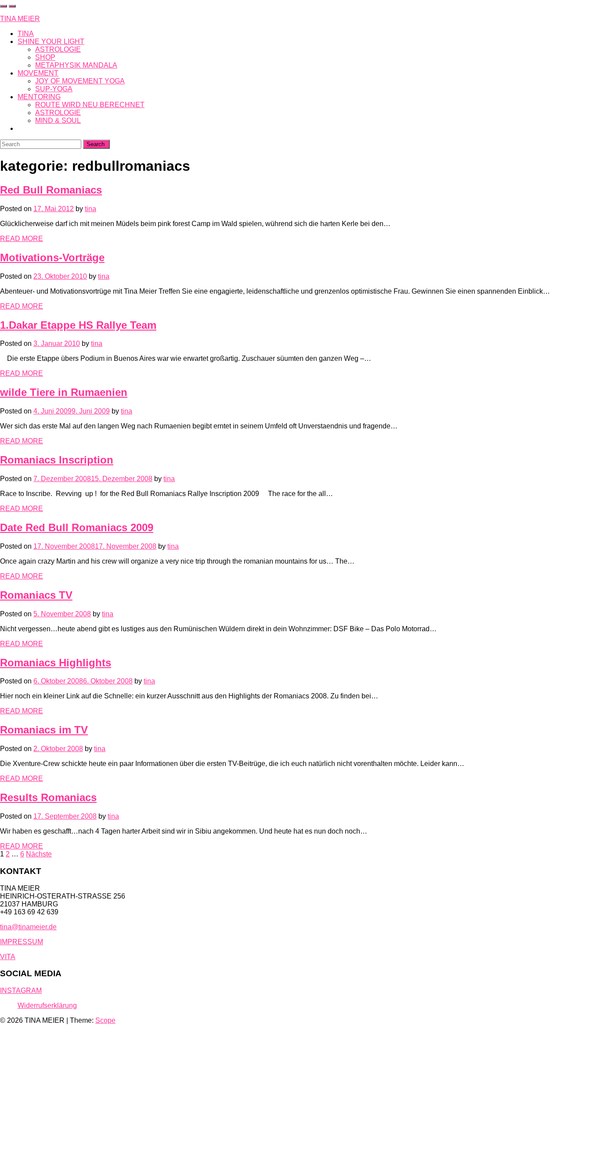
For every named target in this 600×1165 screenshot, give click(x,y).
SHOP (45, 57)
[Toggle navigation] (12, 6)
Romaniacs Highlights (55, 663)
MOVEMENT (38, 73)
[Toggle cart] (3, 6)
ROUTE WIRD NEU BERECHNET (90, 104)
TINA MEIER (20, 18)
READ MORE (21, 238)
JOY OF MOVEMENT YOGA (80, 81)
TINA (26, 33)
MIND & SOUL (58, 120)
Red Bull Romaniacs (51, 190)
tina (90, 208)
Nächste (39, 854)
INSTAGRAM (21, 990)
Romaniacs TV (36, 595)
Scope (105, 1020)
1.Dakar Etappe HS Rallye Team (78, 325)
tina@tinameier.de (28, 927)
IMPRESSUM (21, 942)
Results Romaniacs (48, 797)
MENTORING (39, 97)
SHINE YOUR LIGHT (51, 41)
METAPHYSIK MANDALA (76, 65)
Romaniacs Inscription (56, 460)
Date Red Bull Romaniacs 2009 (76, 527)
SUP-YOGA (53, 89)
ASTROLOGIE (58, 49)
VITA (7, 956)
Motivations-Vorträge (52, 257)
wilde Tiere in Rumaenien (63, 392)
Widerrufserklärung (47, 1005)
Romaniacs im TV (44, 730)
